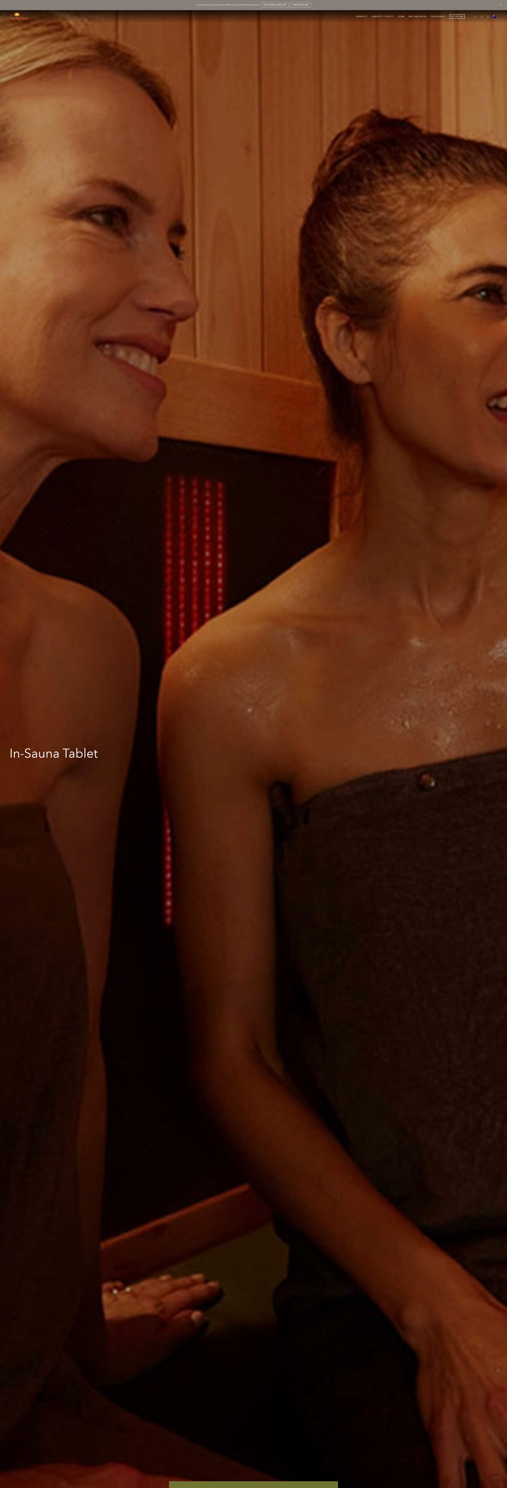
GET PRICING (457, 16)
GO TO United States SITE (275, 5)
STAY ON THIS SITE (300, 5)
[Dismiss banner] (501, 4)
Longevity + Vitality (382, 16)
